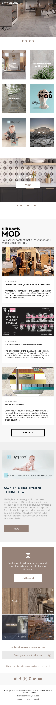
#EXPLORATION (11, 282)
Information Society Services (28, 696)
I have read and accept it (28, 666)
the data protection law (27, 666)
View (28, 184)
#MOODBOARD (11, 402)
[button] (22, 40)
